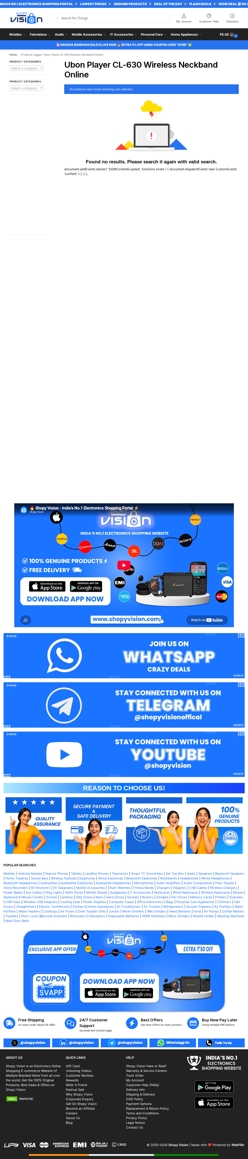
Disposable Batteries (123, 916)
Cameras (66, 897)
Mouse (238, 892)
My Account (183, 21)
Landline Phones (97, 873)
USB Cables (198, 888)
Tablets (76, 873)
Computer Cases (121, 902)
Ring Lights (53, 892)
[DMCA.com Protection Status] (34, 1099)
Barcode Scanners (53, 916)
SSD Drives (84, 897)
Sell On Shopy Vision (81, 1104)
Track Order (135, 1075)
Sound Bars (39, 878)
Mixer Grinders (133, 911)
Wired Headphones (215, 878)
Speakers (205, 873)
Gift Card (73, 1066)
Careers (71, 1113)
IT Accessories (140, 892)
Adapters (180, 888)
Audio (191, 873)
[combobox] (26, 68)
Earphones (87, 878)
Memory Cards (201, 897)
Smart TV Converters (147, 873)
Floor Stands (224, 883)
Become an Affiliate (80, 1108)
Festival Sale (75, 1090)
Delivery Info (135, 1090)
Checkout (232, 21)
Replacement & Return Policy (147, 1108)
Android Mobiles (30, 873)
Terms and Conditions (142, 1113)
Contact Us (134, 1127)
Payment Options (139, 1104)
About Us (73, 1118)
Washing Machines (230, 916)
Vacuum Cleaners (198, 907)
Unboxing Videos (78, 1071)
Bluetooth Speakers (229, 873)
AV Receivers (40, 888)
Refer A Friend (76, 1085)
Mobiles (9, 873)
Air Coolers (152, 907)
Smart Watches (119, 888)
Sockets (133, 897)
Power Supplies (94, 902)
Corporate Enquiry (79, 1099)
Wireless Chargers (223, 888)
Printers (220, 897)
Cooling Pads (70, 902)
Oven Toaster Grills (92, 911)
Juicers (114, 911)
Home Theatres (16, 878)
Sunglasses (118, 892)
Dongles (162, 897)
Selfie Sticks (74, 892)
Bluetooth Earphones (141, 878)
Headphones (189, 878)
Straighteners (26, 907)
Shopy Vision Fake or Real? (146, 1066)
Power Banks (13, 892)
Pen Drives (179, 897)
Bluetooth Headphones (20, 883)
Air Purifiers (223, 907)
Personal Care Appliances (195, 902)
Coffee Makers (233, 911)
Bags (170, 902)
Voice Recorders (16, 888)
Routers (147, 897)
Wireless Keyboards (215, 892)
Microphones (143, 883)
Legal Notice (135, 1123)
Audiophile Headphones (113, 883)
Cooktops (50, 911)
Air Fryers (67, 911)
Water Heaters (29, 911)
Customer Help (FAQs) (142, 1085)
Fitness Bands (143, 888)
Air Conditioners (129, 907)
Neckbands (168, 878)
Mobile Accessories (90, 888)
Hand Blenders (180, 911)
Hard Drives (115, 897)
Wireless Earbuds (63, 878)
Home (13, 54)
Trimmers (224, 902)
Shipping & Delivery (140, 1094)
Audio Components (198, 883)
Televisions (120, 873)
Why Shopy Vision (79, 1094)
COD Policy (134, 1099)
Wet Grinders (156, 911)
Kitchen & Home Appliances (93, 907)
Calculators (96, 916)
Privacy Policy (136, 1118)
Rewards (72, 1080)
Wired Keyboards (185, 892)
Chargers (163, 888)
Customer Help (209, 21)
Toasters (11, 916)
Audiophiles (49, 883)
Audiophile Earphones (77, 883)
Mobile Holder (203, 916)
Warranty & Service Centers (146, 1071)
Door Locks (29, 916)
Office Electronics (150, 902)
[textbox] (26, 68)
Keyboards (162, 892)
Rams (99, 897)
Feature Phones (56, 873)
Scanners (236, 897)
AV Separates (63, 888)
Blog (69, 1123)
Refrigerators (173, 907)
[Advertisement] (28, 167)
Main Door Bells (17, 921)
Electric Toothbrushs (54, 907)
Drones (51, 897)
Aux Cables (34, 892)
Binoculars (77, 916)
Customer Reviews (80, 1075)
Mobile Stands (96, 892)
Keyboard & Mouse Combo (23, 897)
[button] (229, 34)
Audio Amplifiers (168, 883)
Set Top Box (175, 873)
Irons (197, 911)
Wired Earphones (110, 878)
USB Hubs (12, 902)
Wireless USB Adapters (40, 902)
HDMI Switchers (153, 916)
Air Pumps (211, 911)
